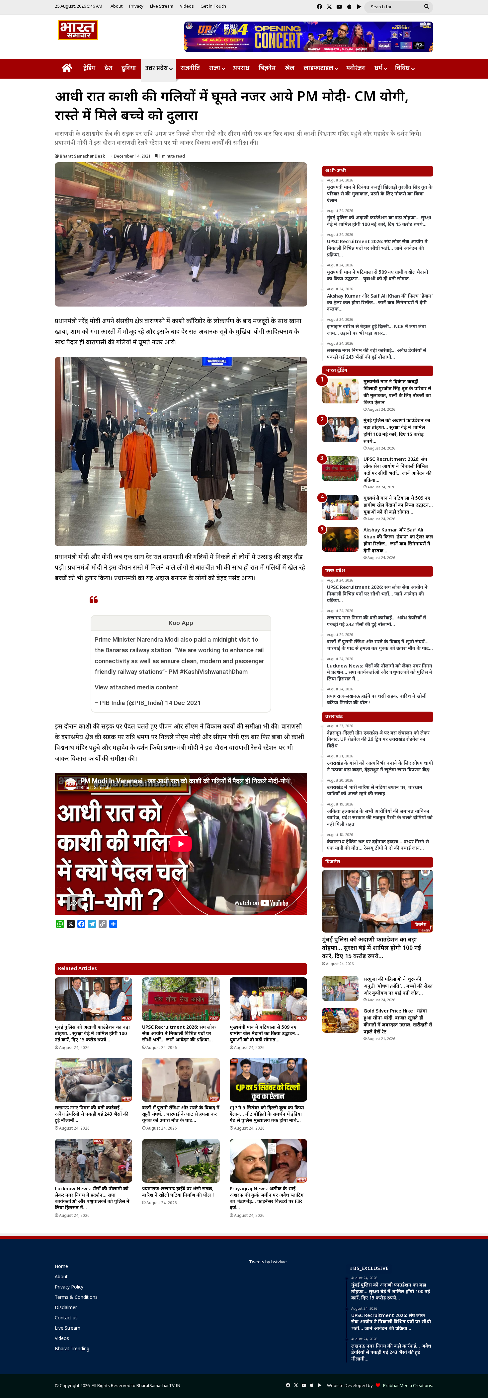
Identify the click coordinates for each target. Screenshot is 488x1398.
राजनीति (190, 68)
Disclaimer (66, 1308)
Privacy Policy (69, 1288)
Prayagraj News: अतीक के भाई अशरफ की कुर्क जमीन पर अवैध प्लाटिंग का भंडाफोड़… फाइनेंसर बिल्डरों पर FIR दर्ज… (267, 1198)
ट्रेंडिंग (89, 68)
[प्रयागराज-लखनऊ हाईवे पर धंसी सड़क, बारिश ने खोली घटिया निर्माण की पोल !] (180, 1161)
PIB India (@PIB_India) (131, 703)
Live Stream (161, 6)
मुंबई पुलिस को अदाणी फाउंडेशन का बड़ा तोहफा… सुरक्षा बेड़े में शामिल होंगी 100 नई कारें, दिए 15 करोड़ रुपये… (92, 1033)
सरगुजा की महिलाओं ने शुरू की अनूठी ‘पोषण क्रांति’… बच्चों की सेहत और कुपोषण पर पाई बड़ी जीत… (398, 986)
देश (108, 68)
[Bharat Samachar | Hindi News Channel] (78, 30)
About (116, 6)
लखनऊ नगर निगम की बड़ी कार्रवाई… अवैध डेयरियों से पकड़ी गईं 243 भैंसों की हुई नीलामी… (91, 1114)
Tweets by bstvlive (268, 1262)
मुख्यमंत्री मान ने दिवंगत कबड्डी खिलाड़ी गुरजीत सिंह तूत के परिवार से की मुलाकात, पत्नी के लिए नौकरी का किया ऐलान (397, 392)
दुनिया (129, 68)
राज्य (214, 68)
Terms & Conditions (76, 1298)
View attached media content (136, 687)
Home (61, 1267)
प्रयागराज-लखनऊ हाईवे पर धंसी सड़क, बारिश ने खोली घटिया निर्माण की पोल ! (178, 1192)
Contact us (66, 1318)
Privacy (136, 6)
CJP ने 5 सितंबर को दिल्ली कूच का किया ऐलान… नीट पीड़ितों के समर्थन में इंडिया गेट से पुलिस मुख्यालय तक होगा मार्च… (267, 1114)
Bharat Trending (72, 1349)
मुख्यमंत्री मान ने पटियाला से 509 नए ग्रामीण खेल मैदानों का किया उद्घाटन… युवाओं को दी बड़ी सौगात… (264, 1033)
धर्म (378, 68)
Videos (187, 6)
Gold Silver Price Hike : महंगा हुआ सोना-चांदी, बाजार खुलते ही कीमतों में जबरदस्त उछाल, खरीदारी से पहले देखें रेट (398, 1021)
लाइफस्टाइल (318, 68)
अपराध (241, 68)
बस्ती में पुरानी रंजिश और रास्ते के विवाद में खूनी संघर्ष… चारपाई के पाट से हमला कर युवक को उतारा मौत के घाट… (180, 1114)
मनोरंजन (355, 68)
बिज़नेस (267, 68)
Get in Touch (213, 6)
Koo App (181, 623)
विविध (402, 68)
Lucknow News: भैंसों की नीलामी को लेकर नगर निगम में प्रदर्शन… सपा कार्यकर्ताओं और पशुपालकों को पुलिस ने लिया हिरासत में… (92, 1198)
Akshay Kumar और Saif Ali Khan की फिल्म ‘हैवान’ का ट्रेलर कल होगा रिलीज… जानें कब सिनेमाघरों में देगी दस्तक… (398, 540)
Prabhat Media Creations (406, 1386)
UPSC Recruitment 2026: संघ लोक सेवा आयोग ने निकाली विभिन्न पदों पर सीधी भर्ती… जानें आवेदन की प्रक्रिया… (179, 1033)
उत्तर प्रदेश (156, 68)
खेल (289, 68)
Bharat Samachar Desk (82, 156)
